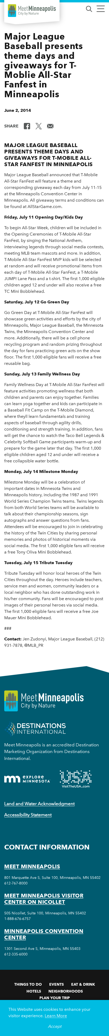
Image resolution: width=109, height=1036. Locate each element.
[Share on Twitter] (38, 125)
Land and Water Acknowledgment (39, 803)
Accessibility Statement (28, 814)
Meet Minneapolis (32, 866)
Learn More (56, 1015)
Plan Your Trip (54, 998)
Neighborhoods (65, 991)
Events (56, 984)
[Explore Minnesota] (27, 779)
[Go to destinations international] (35, 729)
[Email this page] (50, 125)
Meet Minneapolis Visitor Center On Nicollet (43, 898)
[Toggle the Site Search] (89, 8)
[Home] (32, 10)
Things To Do (28, 984)
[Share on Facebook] (27, 125)
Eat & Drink (83, 984)
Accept (54, 1026)
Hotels (33, 991)
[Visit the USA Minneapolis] (76, 779)
